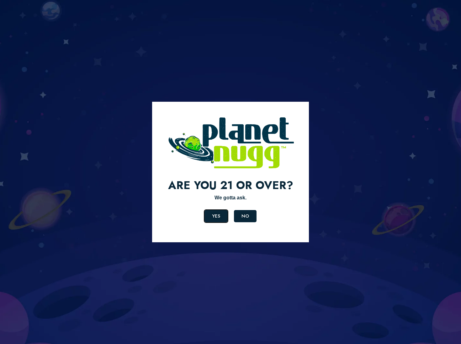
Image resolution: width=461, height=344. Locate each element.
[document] (230, 172)
